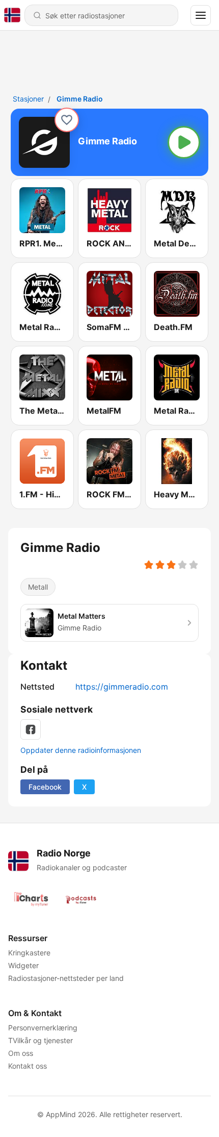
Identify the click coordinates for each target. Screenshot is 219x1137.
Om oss (20, 1053)
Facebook (45, 786)
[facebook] (30, 729)
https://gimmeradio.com (121, 686)
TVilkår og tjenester (40, 1040)
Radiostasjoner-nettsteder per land (66, 978)
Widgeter (23, 965)
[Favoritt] (66, 120)
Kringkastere (29, 952)
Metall (38, 587)
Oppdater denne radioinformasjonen (80, 750)
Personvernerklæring (42, 1027)
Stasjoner (28, 98)
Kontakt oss (27, 1066)
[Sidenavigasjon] (200, 15)
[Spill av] (184, 142)
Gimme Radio (80, 98)
